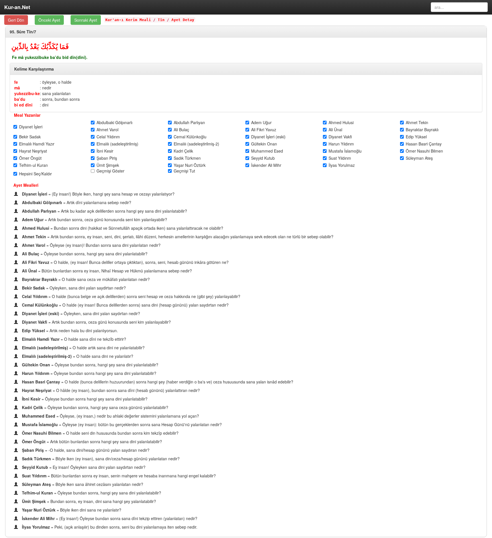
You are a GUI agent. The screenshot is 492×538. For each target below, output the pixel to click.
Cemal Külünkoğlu (190, 136)
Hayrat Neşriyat (33, 151)
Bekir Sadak (30, 136)
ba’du (19, 99)
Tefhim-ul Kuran (33, 165)
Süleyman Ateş (419, 158)
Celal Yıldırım (108, 136)
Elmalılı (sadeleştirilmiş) (117, 144)
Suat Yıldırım (340, 158)
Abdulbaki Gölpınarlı (114, 122)
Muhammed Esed (267, 151)
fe (16, 82)
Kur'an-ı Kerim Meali (128, 20)
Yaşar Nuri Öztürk (190, 165)
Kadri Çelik (183, 151)
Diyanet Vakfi (340, 136)
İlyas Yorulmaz (342, 165)
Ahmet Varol (107, 129)
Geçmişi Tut (184, 171)
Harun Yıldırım (341, 144)
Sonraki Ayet (85, 20)
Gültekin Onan (264, 144)
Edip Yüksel (416, 136)
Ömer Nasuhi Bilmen (424, 151)
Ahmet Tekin (417, 122)
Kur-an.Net (17, 7)
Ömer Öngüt (30, 158)
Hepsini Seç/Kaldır (35, 173)
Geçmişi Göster (110, 171)
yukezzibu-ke (27, 93)
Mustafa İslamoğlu (345, 151)
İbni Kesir (105, 151)
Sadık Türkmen (187, 158)
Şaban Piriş (107, 158)
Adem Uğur (261, 122)
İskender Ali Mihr (266, 165)
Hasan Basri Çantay (424, 144)
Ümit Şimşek (108, 165)
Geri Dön (16, 20)
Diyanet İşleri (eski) (268, 136)
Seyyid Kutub (263, 158)
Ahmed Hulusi (341, 122)
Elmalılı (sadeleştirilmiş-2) (196, 144)
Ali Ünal (335, 129)
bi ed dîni (23, 105)
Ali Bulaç (181, 129)
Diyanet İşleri (30, 127)
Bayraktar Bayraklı (422, 129)
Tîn (161, 20)
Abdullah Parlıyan (189, 122)
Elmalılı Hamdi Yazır (36, 144)
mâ (17, 88)
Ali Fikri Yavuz (263, 129)
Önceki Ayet (49, 20)
